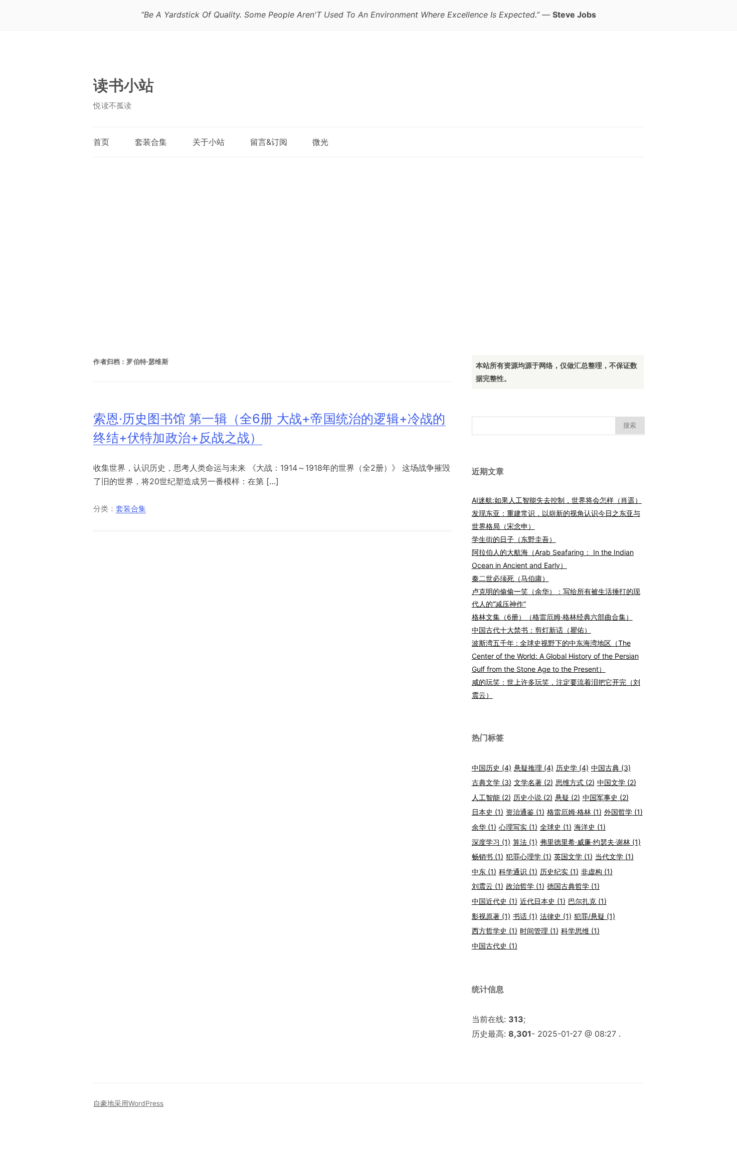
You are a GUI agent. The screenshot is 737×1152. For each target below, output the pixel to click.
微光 (320, 142)
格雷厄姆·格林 (574, 812)
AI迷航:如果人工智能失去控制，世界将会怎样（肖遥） (557, 500)
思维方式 (575, 782)
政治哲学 (525, 886)
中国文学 (616, 782)
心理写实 (518, 827)
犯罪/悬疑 (594, 916)
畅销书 (487, 856)
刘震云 (487, 886)
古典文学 (491, 782)
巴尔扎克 (587, 901)
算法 (525, 842)
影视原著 (491, 916)
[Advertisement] (368, 246)
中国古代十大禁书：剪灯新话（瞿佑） (531, 630)
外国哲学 (623, 812)
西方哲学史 (494, 930)
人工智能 (491, 797)
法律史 (556, 916)
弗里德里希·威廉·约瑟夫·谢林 (590, 842)
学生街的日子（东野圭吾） (514, 539)
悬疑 (567, 797)
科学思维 (580, 930)
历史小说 (532, 797)
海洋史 (590, 827)
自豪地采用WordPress (128, 1103)
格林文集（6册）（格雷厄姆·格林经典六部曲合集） (552, 617)
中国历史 (491, 767)
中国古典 (611, 767)
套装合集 (151, 142)
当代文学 (614, 856)
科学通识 (518, 871)
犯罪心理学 (528, 856)
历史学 (572, 767)
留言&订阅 (268, 142)
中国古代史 (494, 945)
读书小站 (123, 85)
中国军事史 (606, 797)
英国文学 (573, 856)
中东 (484, 871)
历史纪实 (559, 871)
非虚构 (597, 871)
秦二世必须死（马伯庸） (510, 578)
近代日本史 (543, 901)
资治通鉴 (525, 812)
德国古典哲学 (573, 886)
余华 (484, 827)
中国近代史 (494, 901)
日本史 (487, 812)
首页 (101, 142)
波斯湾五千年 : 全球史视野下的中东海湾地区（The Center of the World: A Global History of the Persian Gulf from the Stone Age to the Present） (555, 656)
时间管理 (539, 930)
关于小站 (209, 142)
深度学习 (491, 842)
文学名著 (533, 782)
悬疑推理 (534, 767)
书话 (525, 916)
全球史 (556, 827)
